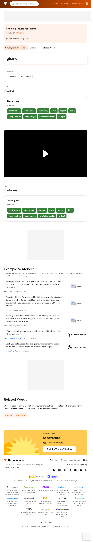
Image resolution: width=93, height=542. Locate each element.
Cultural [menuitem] (65, 4)
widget (61, 116)
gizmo (21, 33)
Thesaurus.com (5, 4)
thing (72, 111)
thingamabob (15, 116)
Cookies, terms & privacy (76, 464)
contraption (14, 111)
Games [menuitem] (55, 4)
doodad (42, 210)
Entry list (54, 460)
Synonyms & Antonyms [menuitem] (15, 48)
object (63, 111)
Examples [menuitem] (34, 48)
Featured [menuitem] (46, 4)
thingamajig (30, 116)
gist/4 (25, 38)
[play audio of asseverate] (44, 442)
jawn (54, 111)
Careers (64, 460)
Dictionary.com (87, 3)
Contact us (75, 460)
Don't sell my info (45, 522)
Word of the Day (50, 433)
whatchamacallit (47, 116)
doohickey (43, 111)
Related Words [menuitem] (49, 48)
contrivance (29, 111)
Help (85, 460)
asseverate (51, 438)
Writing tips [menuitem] (77, 4)
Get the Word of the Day (59, 449)
